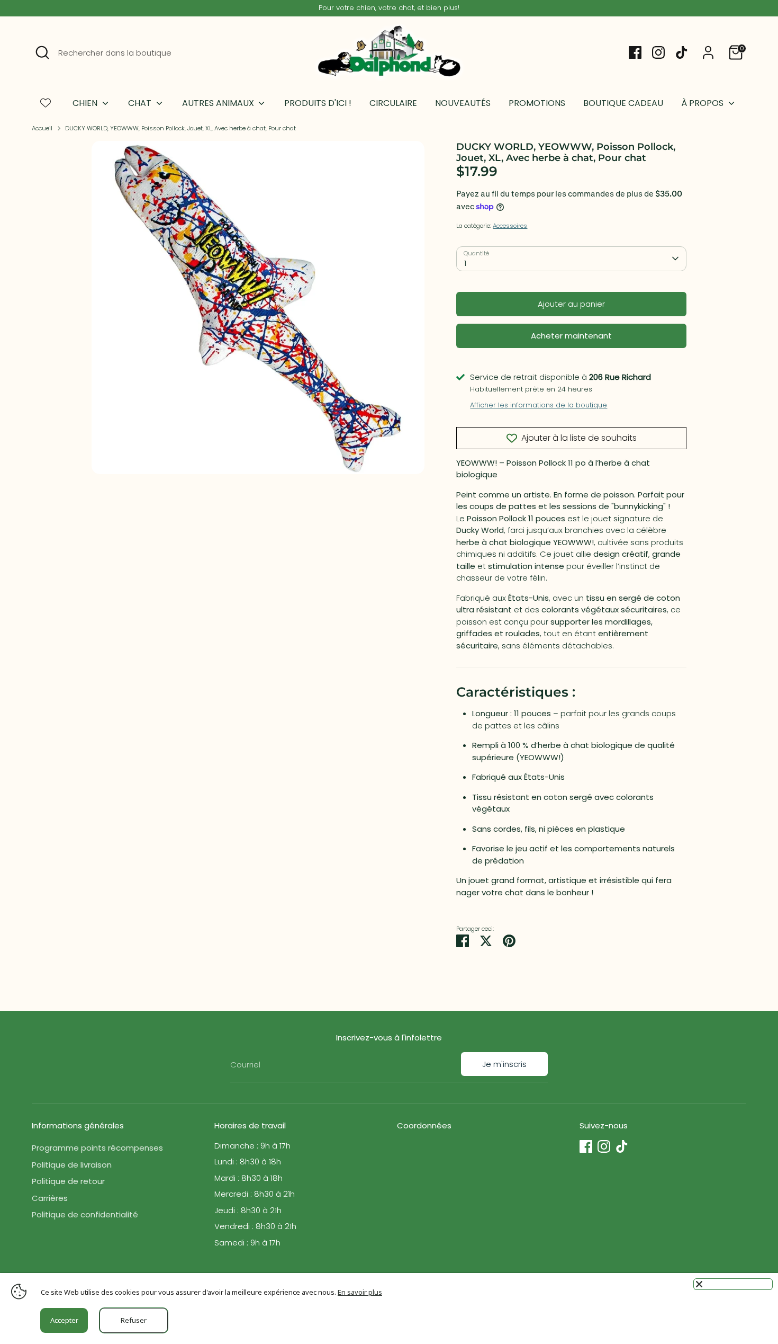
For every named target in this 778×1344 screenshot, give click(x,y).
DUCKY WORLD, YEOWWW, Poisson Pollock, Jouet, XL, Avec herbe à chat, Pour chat (180, 128)
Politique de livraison (72, 1164)
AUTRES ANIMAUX (219, 103)
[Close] (733, 1284)
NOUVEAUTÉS (463, 103)
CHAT (140, 103)
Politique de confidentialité (85, 1214)
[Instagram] (658, 52)
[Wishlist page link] (45, 102)
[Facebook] (635, 52)
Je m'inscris (504, 1064)
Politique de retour (68, 1181)
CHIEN (86, 103)
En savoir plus (360, 1292)
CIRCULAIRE (393, 103)
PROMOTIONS (537, 103)
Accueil (42, 128)
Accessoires (510, 225)
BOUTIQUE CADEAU (623, 103)
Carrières (50, 1198)
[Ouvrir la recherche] (42, 52)
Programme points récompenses (97, 1147)
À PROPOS (703, 103)
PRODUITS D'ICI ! (317, 103)
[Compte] (708, 52)
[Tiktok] (681, 52)
